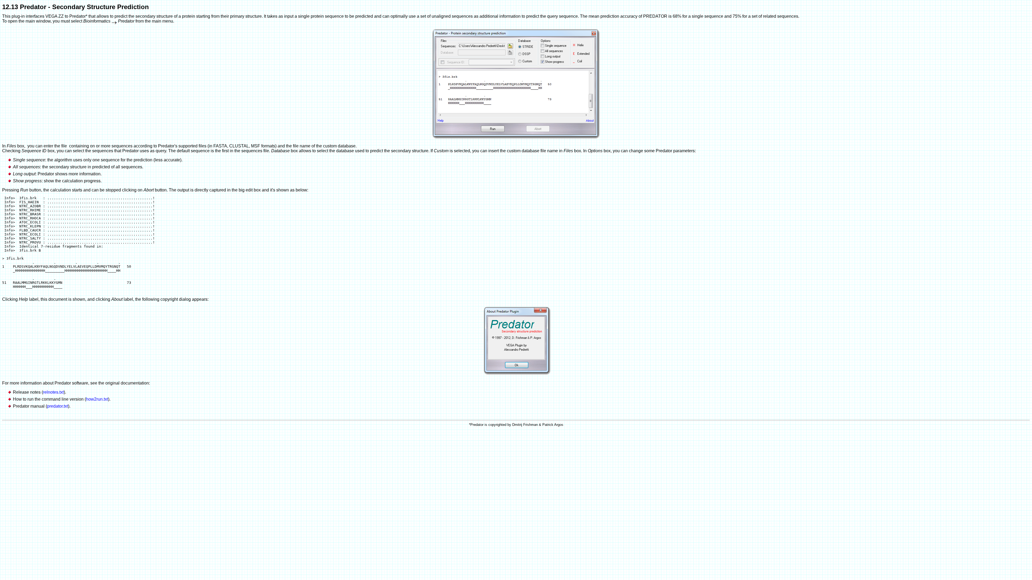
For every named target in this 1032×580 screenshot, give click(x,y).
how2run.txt (97, 399)
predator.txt (57, 406)
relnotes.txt (53, 392)
